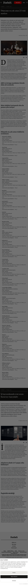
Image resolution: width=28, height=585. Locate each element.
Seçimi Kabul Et (14, 576)
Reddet (14, 572)
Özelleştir (14, 580)
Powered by (23, 583)
